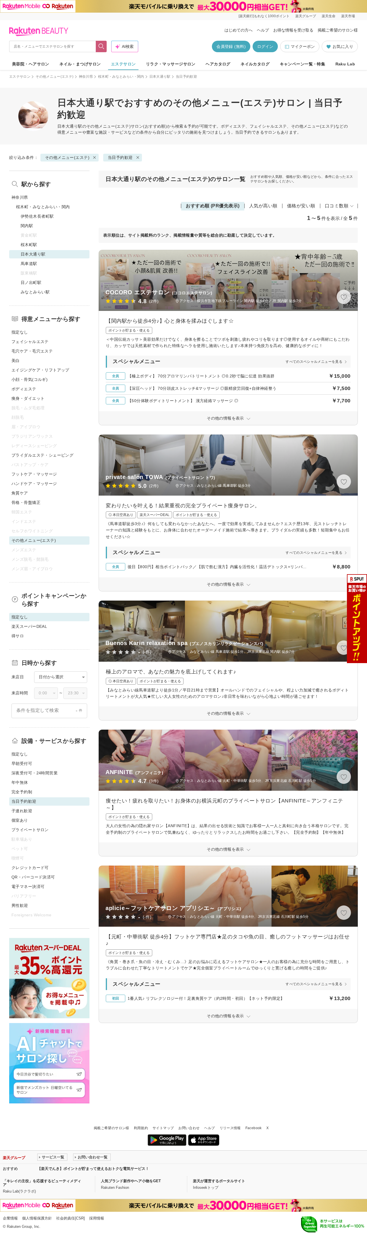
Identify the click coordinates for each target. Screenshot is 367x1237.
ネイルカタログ (255, 64)
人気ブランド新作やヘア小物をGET (131, 1181)
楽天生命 (328, 16)
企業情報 (10, 1218)
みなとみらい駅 (35, 292)
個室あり (19, 820)
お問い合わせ (189, 1128)
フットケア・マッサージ (34, 474)
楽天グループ (305, 16)
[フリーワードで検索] (101, 46)
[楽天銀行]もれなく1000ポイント (264, 16)
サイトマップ (163, 1128)
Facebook (253, 1128)
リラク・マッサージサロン (171, 64)
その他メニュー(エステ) (54, 77)
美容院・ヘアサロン (30, 64)
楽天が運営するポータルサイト (219, 1181)
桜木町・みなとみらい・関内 (121, 77)
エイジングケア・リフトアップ (40, 370)
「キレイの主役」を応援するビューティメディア (42, 1183)
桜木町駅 (29, 244)
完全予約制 (21, 792)
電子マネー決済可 (27, 886)
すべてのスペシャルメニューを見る (314, 361)
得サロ (17, 636)
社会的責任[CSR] (70, 1218)
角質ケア (19, 493)
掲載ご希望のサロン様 (338, 30)
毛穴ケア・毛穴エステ (32, 351)
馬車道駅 (29, 263)
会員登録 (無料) (231, 46)
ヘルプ (263, 30)
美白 (15, 360)
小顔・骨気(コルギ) (29, 379)
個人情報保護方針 (37, 1218)
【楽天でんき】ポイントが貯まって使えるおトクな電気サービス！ (93, 1168)
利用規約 (141, 1128)
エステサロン (123, 64)
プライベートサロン (30, 829)
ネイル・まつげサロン (80, 64)
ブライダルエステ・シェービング (42, 455)
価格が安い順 (301, 205)
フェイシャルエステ (30, 341)
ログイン (265, 46)
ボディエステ (23, 389)
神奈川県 (86, 77)
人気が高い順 (263, 205)
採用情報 (96, 1218)
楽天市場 (348, 16)
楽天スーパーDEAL (29, 626)
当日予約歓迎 (120, 157)
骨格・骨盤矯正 (25, 502)
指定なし (19, 332)
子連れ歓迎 (21, 811)
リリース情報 (230, 1128)
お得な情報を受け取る (293, 30)
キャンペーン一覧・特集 (302, 64)
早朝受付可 (21, 763)
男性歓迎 (19, 905)
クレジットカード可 (30, 867)
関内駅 (27, 225)
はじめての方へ (239, 30)
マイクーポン (303, 46)
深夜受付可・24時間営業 (34, 773)
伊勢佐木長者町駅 (37, 216)
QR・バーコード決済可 (33, 877)
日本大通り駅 (160, 77)
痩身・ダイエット (27, 398)
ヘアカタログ (218, 64)
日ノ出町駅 (31, 282)
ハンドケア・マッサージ (34, 483)
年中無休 (19, 782)
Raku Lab (345, 64)
